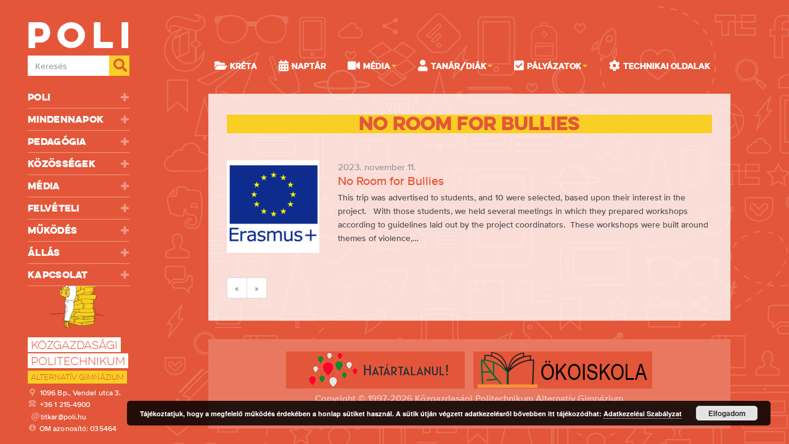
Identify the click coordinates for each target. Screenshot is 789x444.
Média (44, 185)
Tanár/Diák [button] (458, 66)
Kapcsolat (58, 274)
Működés (52, 230)
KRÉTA (243, 66)
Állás (44, 252)
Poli (39, 97)
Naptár (309, 66)
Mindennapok (66, 119)
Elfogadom (727, 413)
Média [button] (376, 66)
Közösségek (62, 163)
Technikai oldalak (666, 66)
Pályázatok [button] (554, 66)
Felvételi (54, 208)
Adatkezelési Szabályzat (642, 413)
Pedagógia (57, 141)
